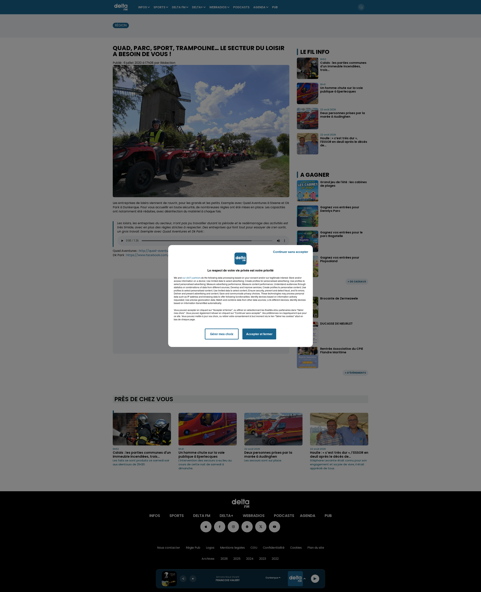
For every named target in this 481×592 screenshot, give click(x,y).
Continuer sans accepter (290, 252)
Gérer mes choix (221, 334)
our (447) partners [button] (191, 277)
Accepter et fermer (259, 334)
